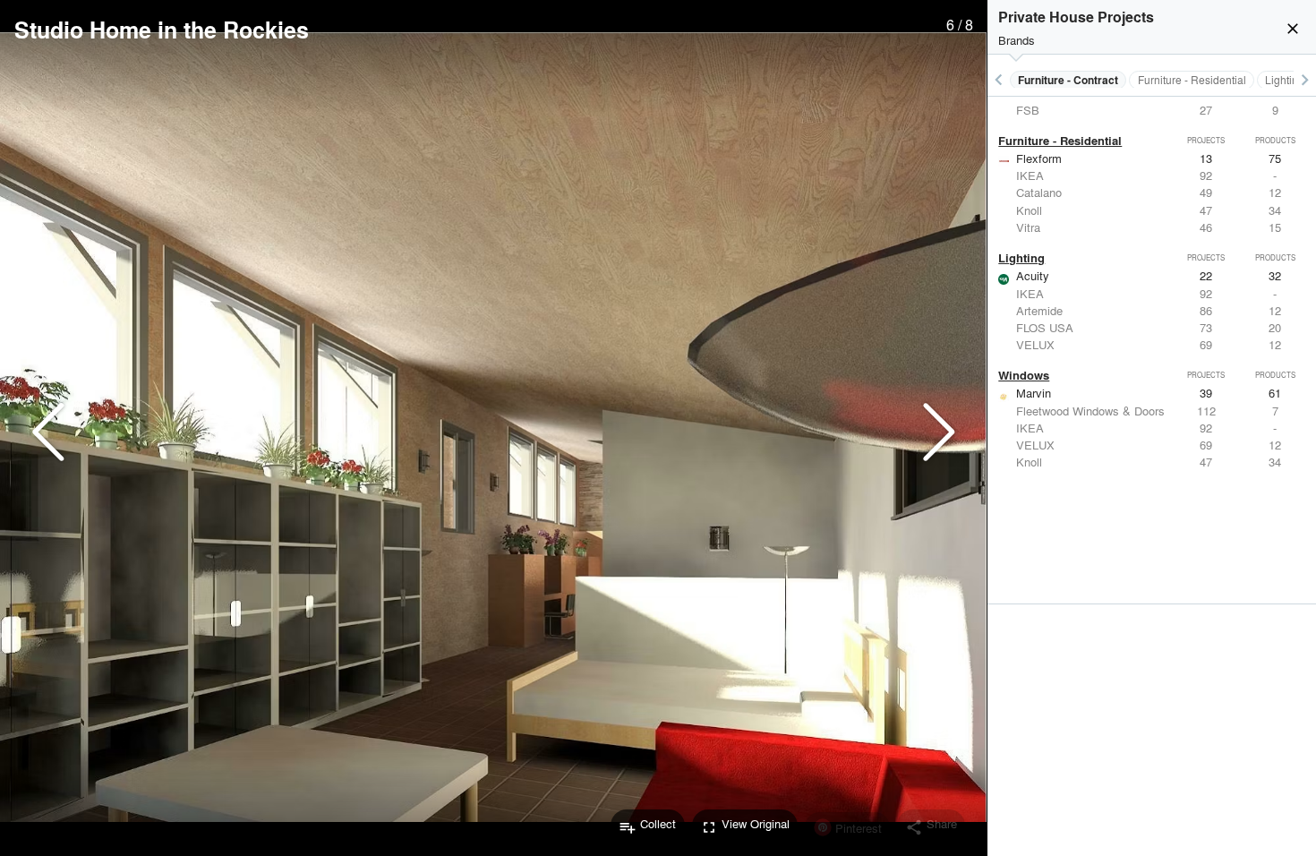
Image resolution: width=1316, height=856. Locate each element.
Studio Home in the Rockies (161, 29)
